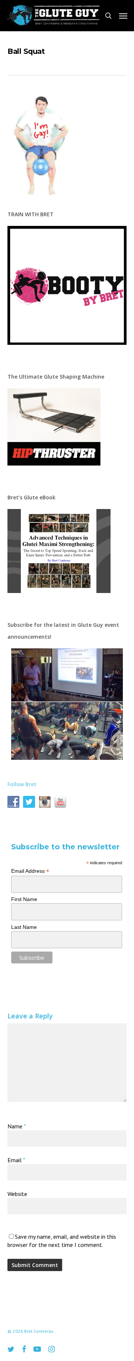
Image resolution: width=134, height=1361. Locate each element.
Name (16, 1126)
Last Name (24, 927)
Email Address (30, 871)
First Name (24, 899)
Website (17, 1194)
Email (16, 1160)
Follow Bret (21, 784)
